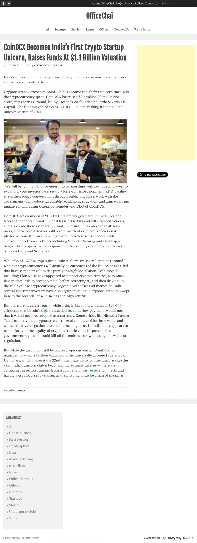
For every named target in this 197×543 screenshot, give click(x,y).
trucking (67, 370)
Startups (60, 29)
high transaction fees (57, 310)
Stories (76, 29)
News (13, 472)
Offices (104, 29)
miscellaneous (20, 466)
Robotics (16, 492)
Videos (14, 518)
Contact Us (152, 3)
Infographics (19, 446)
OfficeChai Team (48, 65)
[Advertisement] (166, 102)
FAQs (119, 3)
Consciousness (20, 433)
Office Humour (21, 479)
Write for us (142, 29)
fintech (110, 370)
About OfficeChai (103, 3)
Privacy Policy (134, 3)
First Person (18, 439)
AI (47, 29)
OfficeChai (99, 16)
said (25, 206)
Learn (90, 29)
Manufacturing (21, 459)
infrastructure (89, 370)
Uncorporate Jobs (22, 511)
